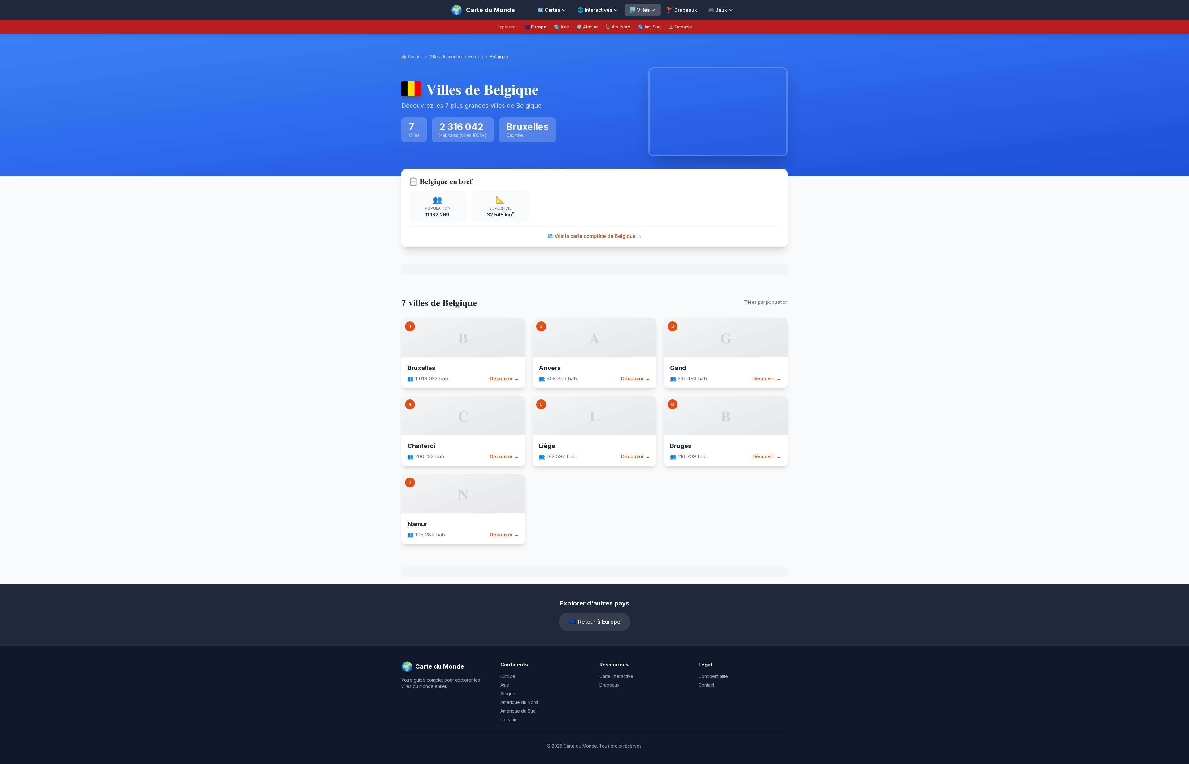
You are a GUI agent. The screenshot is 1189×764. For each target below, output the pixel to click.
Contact (706, 685)
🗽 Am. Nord (617, 26)
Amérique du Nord (519, 702)
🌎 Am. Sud (649, 26)
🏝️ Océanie (680, 26)
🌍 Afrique (587, 26)
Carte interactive (616, 676)
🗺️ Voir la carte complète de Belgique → (594, 236)
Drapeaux (609, 685)
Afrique (507, 693)
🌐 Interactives (594, 10)
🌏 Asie (561, 26)
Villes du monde (445, 56)
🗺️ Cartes (548, 10)
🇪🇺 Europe (536, 26)
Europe (475, 56)
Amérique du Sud (518, 711)
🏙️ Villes (639, 10)
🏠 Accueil (412, 56)
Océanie (509, 719)
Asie (504, 685)
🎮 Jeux (717, 10)
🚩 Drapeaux (682, 10)
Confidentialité (713, 676)
